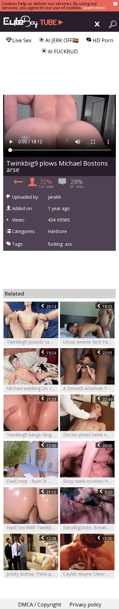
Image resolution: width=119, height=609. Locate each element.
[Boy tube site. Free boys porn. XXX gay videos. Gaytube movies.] (31, 21)
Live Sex (21, 40)
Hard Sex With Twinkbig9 (32, 527)
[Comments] (17, 183)
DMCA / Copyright (39, 604)
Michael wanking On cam (32, 388)
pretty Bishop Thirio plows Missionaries (32, 574)
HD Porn (102, 40)
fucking (55, 244)
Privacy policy (85, 604)
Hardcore (57, 231)
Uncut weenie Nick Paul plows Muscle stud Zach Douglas (89, 342)
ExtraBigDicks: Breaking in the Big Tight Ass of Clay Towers (89, 527)
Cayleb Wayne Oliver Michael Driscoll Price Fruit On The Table (89, 574)
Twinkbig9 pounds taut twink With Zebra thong (32, 342)
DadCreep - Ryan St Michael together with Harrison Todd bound (32, 481)
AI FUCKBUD (62, 51)
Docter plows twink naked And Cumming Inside (89, 435)
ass (68, 244)
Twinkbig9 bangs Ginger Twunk (32, 435)
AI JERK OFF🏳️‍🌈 (61, 40)
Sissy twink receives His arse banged (89, 481)
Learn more (94, 7)
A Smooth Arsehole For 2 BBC (89, 388)
